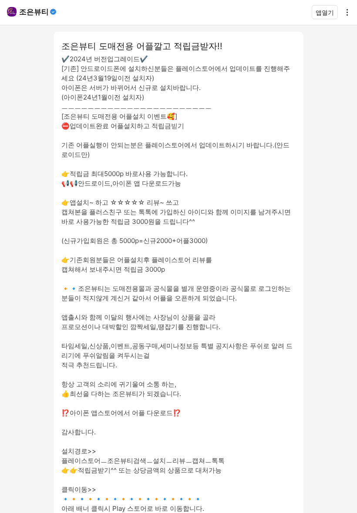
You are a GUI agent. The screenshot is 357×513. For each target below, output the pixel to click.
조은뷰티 (34, 11)
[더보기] (345, 12)
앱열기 (325, 12)
